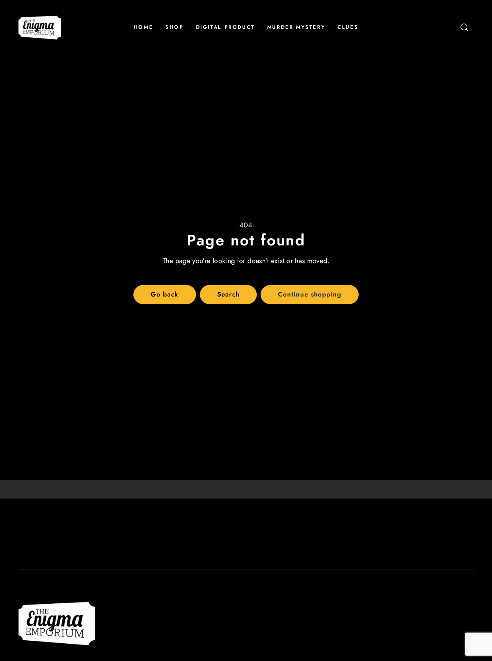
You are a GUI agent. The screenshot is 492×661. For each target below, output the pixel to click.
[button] (464, 27)
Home (143, 27)
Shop (174, 27)
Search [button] (228, 294)
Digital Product (225, 27)
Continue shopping (309, 294)
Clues (347, 27)
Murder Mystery (296, 27)
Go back (164, 294)
